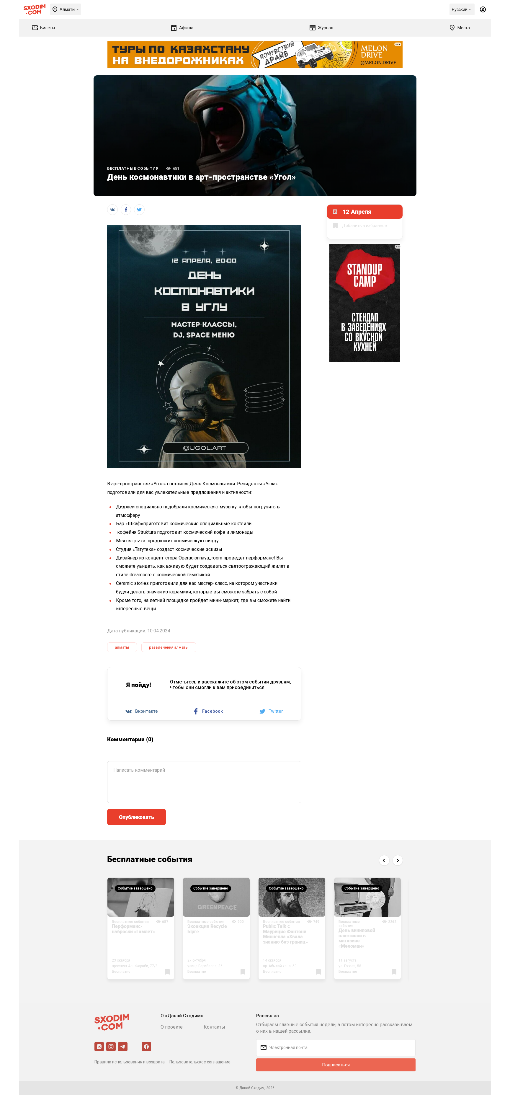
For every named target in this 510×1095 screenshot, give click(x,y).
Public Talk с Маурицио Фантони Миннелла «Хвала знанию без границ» (285, 934)
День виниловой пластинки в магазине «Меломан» (357, 938)
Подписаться (336, 1065)
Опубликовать (136, 816)
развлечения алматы (169, 647)
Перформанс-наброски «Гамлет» (133, 929)
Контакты (214, 1027)
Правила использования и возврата (129, 1062)
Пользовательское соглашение (200, 1062)
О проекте (172, 1027)
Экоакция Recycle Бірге (207, 929)
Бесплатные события (133, 168)
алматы (122, 647)
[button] (384, 860)
